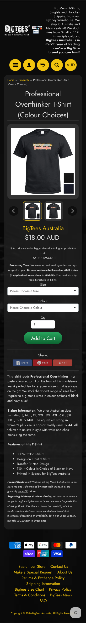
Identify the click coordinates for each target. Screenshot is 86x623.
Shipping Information (43, 583)
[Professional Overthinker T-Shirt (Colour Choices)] (32, 211)
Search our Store (31, 566)
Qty (43, 317)
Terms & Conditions (29, 595)
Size (43, 284)
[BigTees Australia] (23, 30)
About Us (64, 572)
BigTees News (61, 595)
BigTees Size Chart (29, 589)
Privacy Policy (60, 589)
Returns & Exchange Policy (43, 578)
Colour (43, 301)
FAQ (43, 600)
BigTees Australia (43, 228)
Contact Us (59, 566)
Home (10, 80)
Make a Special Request (33, 572)
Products (24, 80)
